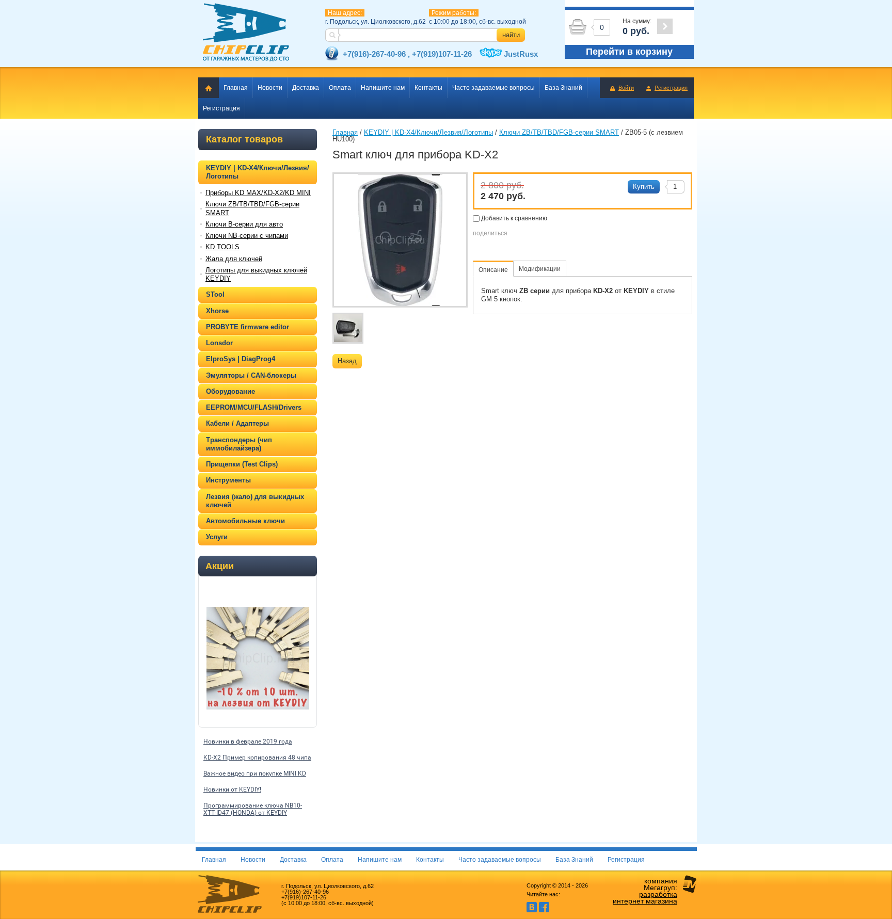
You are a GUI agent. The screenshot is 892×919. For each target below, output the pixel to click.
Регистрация (671, 88)
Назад (347, 361)
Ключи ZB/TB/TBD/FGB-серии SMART (252, 208)
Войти (626, 88)
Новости (270, 87)
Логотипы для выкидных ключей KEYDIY (256, 274)
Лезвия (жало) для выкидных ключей (255, 501)
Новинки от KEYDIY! (232, 789)
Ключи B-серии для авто (244, 224)
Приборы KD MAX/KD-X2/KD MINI (258, 193)
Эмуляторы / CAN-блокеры (251, 375)
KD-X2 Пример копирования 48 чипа (257, 757)
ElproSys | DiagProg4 (240, 359)
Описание (493, 269)
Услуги (217, 537)
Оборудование (230, 391)
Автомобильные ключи (245, 521)
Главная (236, 87)
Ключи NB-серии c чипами (246, 235)
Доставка (305, 87)
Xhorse (217, 311)
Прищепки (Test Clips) (242, 464)
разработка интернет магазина (645, 897)
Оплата (340, 87)
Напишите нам (383, 87)
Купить (644, 186)
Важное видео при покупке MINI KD (254, 773)
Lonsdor (219, 343)
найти (511, 35)
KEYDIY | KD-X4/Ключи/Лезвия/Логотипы (257, 172)
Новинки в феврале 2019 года (247, 741)
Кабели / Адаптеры (237, 423)
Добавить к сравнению (513, 218)
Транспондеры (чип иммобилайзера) (239, 444)
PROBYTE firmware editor (247, 327)
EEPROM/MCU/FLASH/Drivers (253, 407)
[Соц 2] (544, 910)
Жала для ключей (233, 259)
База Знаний (563, 87)
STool (215, 294)
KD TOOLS (222, 247)
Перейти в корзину (629, 51)
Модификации (540, 268)
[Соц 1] (532, 910)
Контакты (428, 87)
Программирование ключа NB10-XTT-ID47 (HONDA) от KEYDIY (252, 809)
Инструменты (228, 480)
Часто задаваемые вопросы (493, 87)
